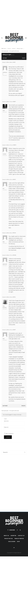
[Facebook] (17, 530)
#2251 (14, 62)
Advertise (13, 535)
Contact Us (21, 535)
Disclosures (11, 541)
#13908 (14, 255)
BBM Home (3, 48)
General (13, 48)
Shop (18, 541)
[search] (24, 452)
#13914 (14, 297)
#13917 (14, 329)
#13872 (14, 145)
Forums (9, 48)
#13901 (14, 179)
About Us (6, 535)
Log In (8, 437)
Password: (6, 427)
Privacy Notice (8, 538)
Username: (6, 421)
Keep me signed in (10, 433)
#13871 (14, 101)
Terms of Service (19, 538)
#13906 (14, 232)
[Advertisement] (14, 16)
